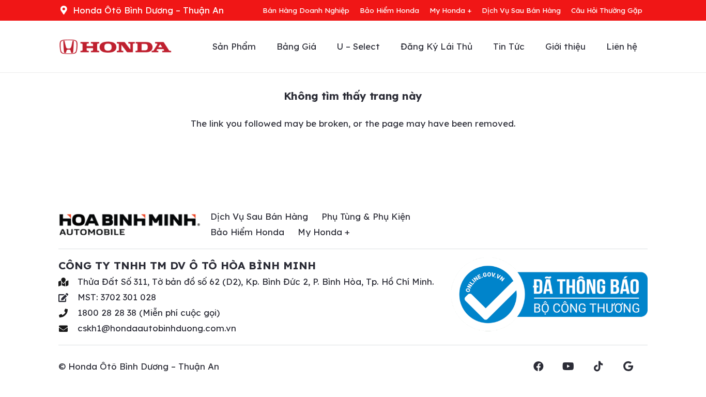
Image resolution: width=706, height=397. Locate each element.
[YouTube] (575, 366)
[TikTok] (605, 366)
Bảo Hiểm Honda (247, 231)
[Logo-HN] (115, 46)
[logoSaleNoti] (549, 294)
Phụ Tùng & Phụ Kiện (365, 216)
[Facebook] (545, 366)
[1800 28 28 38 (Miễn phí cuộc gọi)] (68, 313)
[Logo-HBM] (129, 224)
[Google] (635, 366)
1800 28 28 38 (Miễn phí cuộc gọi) (149, 312)
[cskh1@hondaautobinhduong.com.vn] (68, 328)
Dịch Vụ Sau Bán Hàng (259, 216)
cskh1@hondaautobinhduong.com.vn (157, 328)
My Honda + (324, 231)
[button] (591, 46)
